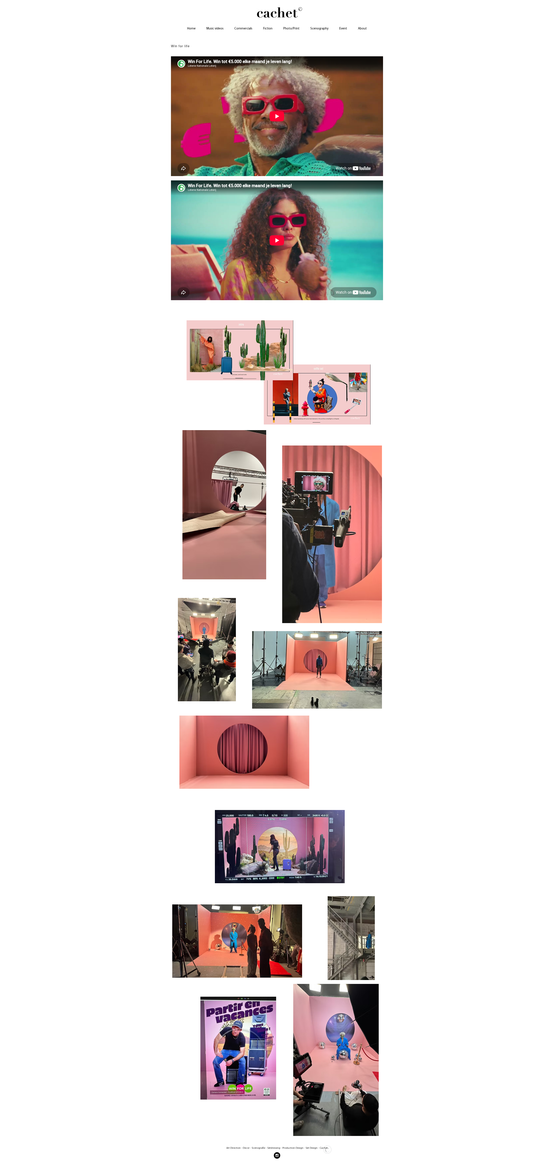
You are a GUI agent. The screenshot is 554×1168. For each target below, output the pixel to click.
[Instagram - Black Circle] (277, 1155)
